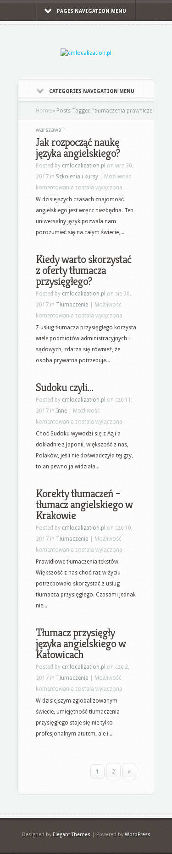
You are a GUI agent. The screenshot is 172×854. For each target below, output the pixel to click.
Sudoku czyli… (64, 387)
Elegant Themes (71, 835)
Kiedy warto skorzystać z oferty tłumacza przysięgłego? (83, 270)
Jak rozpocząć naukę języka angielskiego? (78, 147)
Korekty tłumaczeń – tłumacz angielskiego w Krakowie (84, 504)
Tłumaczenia (72, 304)
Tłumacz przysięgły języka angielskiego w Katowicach (81, 643)
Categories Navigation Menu (91, 91)
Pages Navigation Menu (91, 11)
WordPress (137, 835)
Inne (61, 411)
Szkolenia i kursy (77, 176)
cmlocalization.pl (83, 165)
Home (43, 110)
